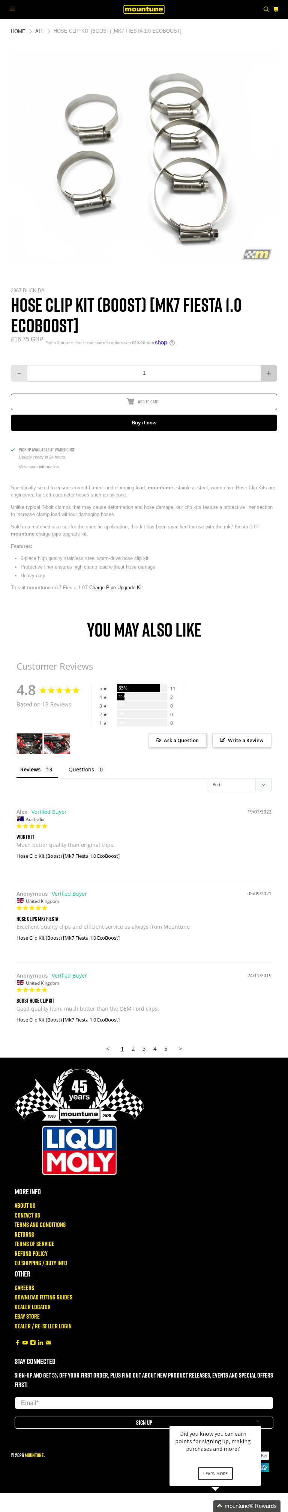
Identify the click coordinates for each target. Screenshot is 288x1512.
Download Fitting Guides (43, 1297)
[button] (224, 1506)
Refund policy (31, 1253)
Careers (24, 1288)
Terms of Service (34, 1244)
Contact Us (27, 1215)
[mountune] (144, 9)
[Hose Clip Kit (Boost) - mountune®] (144, 157)
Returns (24, 1234)
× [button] (257, 1420)
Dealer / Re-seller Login (43, 1326)
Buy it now (144, 423)
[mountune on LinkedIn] (41, 1343)
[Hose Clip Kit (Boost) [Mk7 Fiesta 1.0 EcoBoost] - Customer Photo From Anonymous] (57, 743)
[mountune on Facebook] (18, 1343)
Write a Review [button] (246, 740)
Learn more (215, 1473)
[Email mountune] (48, 1343)
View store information (39, 467)
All (39, 31)
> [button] (180, 1048)
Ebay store (27, 1316)
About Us (25, 1205)
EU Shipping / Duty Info (41, 1263)
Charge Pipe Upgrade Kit (116, 587)
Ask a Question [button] (181, 740)
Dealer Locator (33, 1307)
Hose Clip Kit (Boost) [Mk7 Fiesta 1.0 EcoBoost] (68, 856)
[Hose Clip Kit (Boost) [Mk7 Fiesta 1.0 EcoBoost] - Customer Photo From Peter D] (29, 743)
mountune (34, 1455)
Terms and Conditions (40, 1224)
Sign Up (144, 1422)
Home (18, 31)
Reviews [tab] (30, 769)
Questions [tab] (81, 769)
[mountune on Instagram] (33, 1343)
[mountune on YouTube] (25, 1343)
